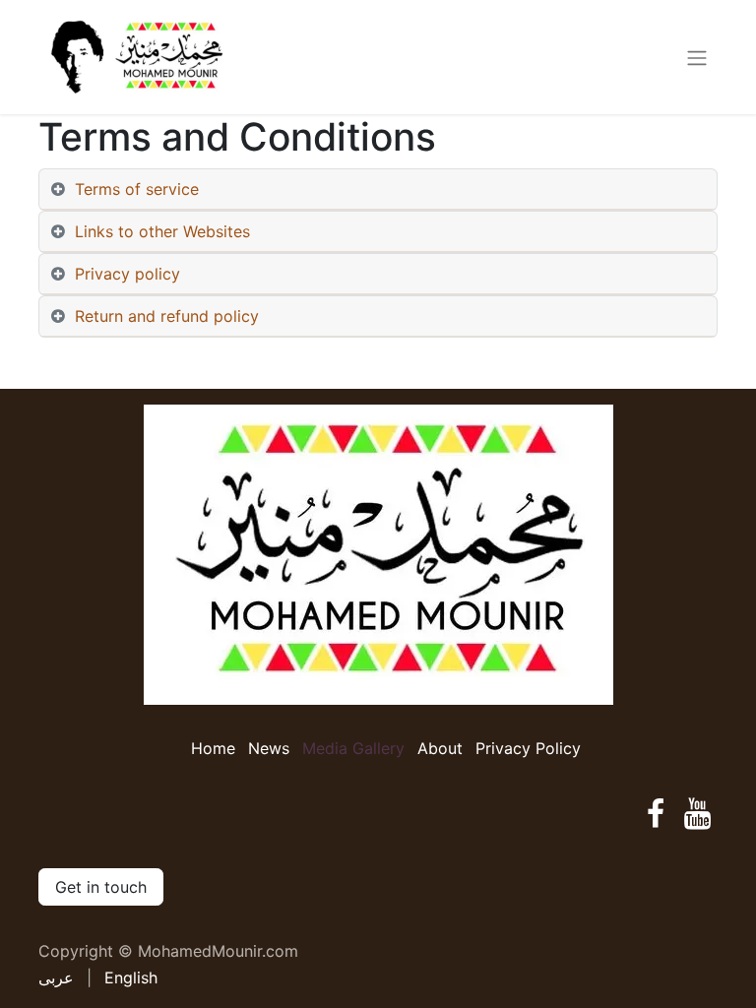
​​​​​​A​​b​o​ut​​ (440, 748)
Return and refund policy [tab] (167, 316)
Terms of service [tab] (137, 189)
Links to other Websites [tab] (162, 231)
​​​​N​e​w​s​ (268, 748)
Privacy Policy (528, 748)
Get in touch (101, 887)
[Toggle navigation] (697, 57)
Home (213, 748)
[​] (655, 814)
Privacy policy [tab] (127, 274)
